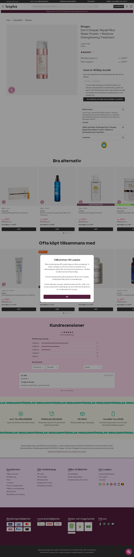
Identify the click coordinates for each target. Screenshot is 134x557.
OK (67, 297)
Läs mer (74, 289)
